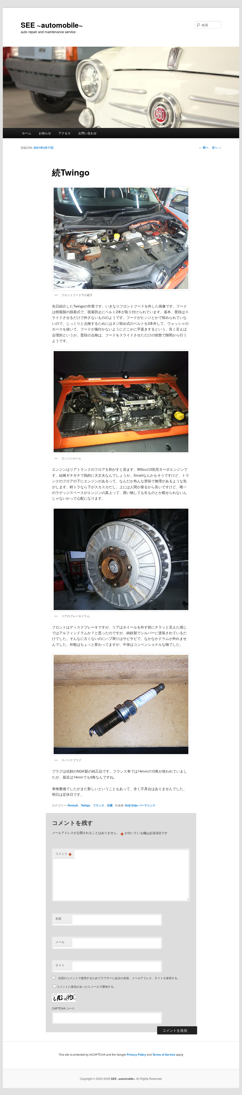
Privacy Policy (136, 1054)
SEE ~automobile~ (52, 25)
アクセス (64, 133)
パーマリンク (147, 805)
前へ (203, 147)
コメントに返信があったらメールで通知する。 (86, 986)
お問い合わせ (87, 133)
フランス (98, 805)
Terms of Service (163, 1054)
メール (60, 942)
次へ (216, 147)
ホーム (26, 133)
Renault (73, 805)
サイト (60, 965)
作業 (110, 805)
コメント (63, 853)
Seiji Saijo (131, 805)
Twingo (85, 805)
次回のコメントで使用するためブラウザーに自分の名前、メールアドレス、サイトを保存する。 (119, 978)
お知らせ (45, 133)
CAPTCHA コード (63, 1008)
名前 (58, 918)
